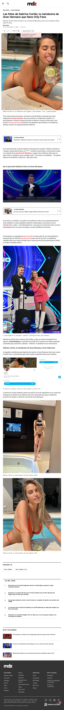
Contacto (49, 678)
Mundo (6, 683)
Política (20, 672)
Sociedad (21, 675)
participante (7, 227)
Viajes (20, 687)
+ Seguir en (14, 30)
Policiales (6, 680)
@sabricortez (25, 238)
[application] (32, 186)
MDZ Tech (36, 685)
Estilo (5, 685)
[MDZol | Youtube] (54, 700)
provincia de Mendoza (24, 153)
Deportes (21, 678)
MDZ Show (6, 25)
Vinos (5, 688)
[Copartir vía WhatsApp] (4, 31)
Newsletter (21, 692)
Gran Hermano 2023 (21, 569)
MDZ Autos (21, 689)
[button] (3, 3)
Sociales (6, 690)
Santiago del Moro (14, 122)
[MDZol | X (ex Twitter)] (58, 700)
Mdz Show (6, 10)
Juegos (35, 683)
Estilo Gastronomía (23, 684)
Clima (34, 675)
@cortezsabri (28, 236)
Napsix (35, 688)
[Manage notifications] (60, 702)
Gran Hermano (18, 118)
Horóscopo (36, 678)
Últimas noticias (8, 675)
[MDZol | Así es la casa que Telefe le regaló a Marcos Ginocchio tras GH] (59, 211)
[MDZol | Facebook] (46, 700)
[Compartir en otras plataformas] (8, 31)
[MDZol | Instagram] (50, 700)
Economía (7, 678)
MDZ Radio (36, 680)
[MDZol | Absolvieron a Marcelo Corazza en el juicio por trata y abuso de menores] (59, 139)
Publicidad (50, 675)
